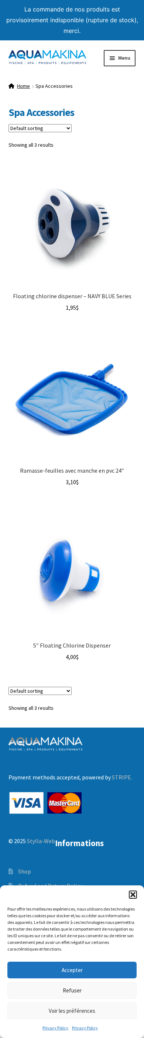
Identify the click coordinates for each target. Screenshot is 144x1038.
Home (23, 86)
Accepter (72, 970)
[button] (133, 894)
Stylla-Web (41, 841)
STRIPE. (122, 777)
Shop (24, 871)
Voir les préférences (72, 1010)
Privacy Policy (55, 1028)
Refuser (72, 990)
